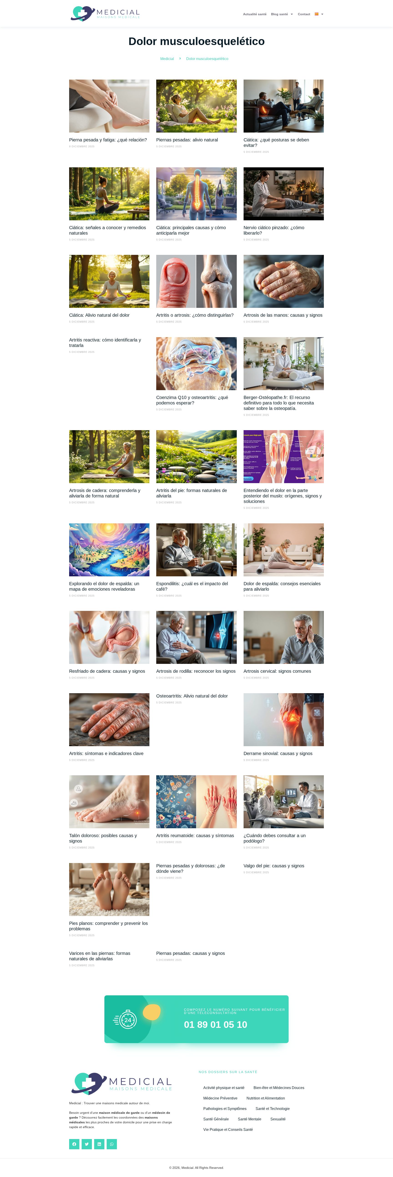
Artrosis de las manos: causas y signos (283, 315)
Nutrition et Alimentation (266, 1098)
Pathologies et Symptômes (225, 1109)
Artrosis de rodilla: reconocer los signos (196, 671)
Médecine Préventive (220, 1098)
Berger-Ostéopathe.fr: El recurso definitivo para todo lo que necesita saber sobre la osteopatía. (279, 403)
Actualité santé (255, 14)
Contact (304, 14)
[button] (74, 1144)
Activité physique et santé (223, 1088)
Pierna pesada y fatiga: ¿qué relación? (108, 139)
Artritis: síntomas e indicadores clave (106, 753)
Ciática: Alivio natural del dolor (99, 315)
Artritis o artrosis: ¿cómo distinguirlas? (195, 315)
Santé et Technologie (273, 1109)
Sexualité (278, 1119)
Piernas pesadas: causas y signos (190, 953)
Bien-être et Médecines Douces (279, 1088)
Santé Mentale (249, 1119)
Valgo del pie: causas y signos (274, 865)
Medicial (167, 59)
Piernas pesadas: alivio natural (187, 139)
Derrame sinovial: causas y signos (278, 753)
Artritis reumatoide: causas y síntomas (195, 835)
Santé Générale (216, 1119)
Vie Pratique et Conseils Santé (228, 1130)
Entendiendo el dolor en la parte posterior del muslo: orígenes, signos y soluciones (283, 496)
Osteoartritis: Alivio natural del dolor (192, 695)
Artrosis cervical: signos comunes (277, 671)
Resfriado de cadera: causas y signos (107, 671)
